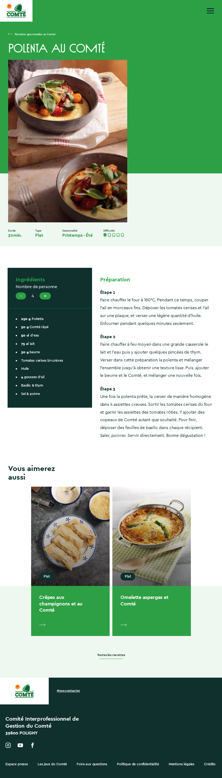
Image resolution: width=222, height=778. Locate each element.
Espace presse (16, 764)
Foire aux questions (92, 764)
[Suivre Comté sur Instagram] (8, 745)
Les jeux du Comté (52, 764)
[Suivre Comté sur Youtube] (20, 745)
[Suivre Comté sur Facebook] (32, 745)
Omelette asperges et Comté (144, 600)
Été (89, 235)
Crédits (210, 764)
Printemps (72, 235)
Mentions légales (181, 764)
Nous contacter (68, 691)
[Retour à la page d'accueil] (16, 11)
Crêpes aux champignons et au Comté (60, 603)
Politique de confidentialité (138, 764)
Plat (39, 235)
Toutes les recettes (111, 655)
